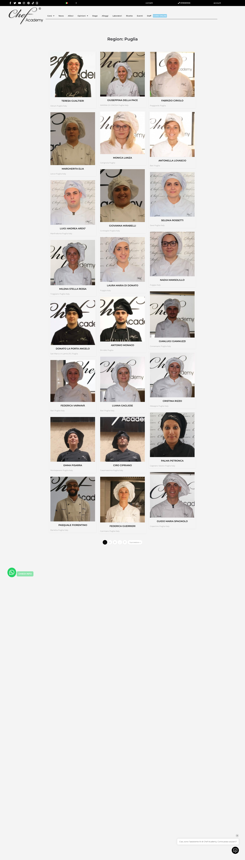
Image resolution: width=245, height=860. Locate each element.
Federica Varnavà (73, 405)
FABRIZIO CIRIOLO (172, 100)
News (61, 16)
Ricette (129, 16)
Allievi (70, 16)
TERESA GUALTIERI (73, 100)
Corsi (49, 16)
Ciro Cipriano (122, 465)
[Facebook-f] (10, 3)
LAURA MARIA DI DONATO (122, 285)
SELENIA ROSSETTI (172, 220)
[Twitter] (15, 3)
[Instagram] (24, 3)
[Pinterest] (28, 3)
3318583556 (185, 3)
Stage (95, 16)
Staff (149, 16)
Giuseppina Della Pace (122, 100)
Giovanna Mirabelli (122, 225)
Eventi (140, 16)
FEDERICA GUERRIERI (123, 526)
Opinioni (82, 16)
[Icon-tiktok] (33, 3)
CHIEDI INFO (25, 574)
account (217, 3)
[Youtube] (19, 3)
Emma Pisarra (72, 465)
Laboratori (117, 16)
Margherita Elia (73, 168)
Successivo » (135, 542)
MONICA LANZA (122, 157)
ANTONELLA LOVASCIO (172, 160)
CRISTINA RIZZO (172, 401)
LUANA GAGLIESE (122, 405)
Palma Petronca (172, 460)
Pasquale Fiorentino (72, 525)
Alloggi (105, 16)
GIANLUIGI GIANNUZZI (172, 341)
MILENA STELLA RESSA (72, 289)
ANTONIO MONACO (122, 345)
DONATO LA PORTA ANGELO (73, 348)
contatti (149, 3)
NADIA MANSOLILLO (172, 280)
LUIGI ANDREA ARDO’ (73, 228)
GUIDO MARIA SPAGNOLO (172, 521)
